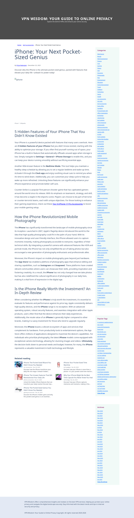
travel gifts (100, 219)
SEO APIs (99, 101)
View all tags (101, 393)
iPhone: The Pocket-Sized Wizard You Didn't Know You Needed (37, 364)
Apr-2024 (100, 460)
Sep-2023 (100, 446)
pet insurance (101, 381)
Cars (98, 63)
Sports (99, 94)
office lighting (101, 283)
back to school (101, 191)
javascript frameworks (103, 327)
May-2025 (100, 477)
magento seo (101, 358)
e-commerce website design (105, 322)
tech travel (100, 174)
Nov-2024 (100, 430)
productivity (100, 144)
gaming (99, 215)
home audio (100, 151)
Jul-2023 (99, 427)
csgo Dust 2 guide (102, 365)
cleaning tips (100, 118)
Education (100, 82)
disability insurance (102, 391)
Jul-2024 (99, 432)
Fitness (99, 68)
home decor (100, 148)
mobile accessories (102, 205)
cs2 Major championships (104, 353)
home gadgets (101, 137)
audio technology (102, 189)
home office (100, 106)
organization (100, 278)
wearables (100, 224)
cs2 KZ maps (100, 351)
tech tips (99, 163)
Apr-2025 (100, 472)
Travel (99, 87)
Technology (100, 92)
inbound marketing (102, 346)
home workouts (101, 341)
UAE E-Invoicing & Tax (103, 130)
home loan (100, 329)
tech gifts (99, 217)
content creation (101, 262)
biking (99, 234)
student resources (102, 208)
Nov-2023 (100, 413)
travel (99, 226)
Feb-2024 (100, 423)
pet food (99, 384)
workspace (100, 231)
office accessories (102, 252)
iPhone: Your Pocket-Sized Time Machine (75, 364)
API (98, 300)
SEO (98, 70)
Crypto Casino (101, 295)
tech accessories (28, 45)
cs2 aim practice (101, 334)
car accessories (101, 99)
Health (99, 96)
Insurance (100, 73)
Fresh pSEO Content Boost (104, 293)
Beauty (99, 56)
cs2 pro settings (101, 355)
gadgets (99, 156)
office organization (102, 113)
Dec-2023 (100, 449)
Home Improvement (102, 85)
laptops (99, 245)
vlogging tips (100, 229)
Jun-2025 (99, 479)
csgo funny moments (103, 372)
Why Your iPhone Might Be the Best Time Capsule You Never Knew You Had (78, 376)
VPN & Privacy (101, 304)
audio (98, 243)
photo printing (101, 369)
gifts (98, 196)
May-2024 (100, 425)
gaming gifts (100, 132)
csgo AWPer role (101, 362)
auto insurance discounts (104, 348)
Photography (100, 75)
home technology (102, 267)
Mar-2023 (100, 411)
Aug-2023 (100, 420)
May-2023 (100, 458)
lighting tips (100, 200)
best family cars (101, 332)
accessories (100, 141)
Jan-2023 (99, 439)
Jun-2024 (99, 442)
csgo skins (100, 339)
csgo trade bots (101, 367)
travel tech (100, 274)
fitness (99, 170)
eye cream (100, 325)
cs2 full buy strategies (103, 374)
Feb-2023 (100, 465)
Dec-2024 (100, 468)
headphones (100, 269)
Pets (98, 78)
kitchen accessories (102, 250)
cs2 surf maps (101, 388)
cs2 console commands (103, 343)
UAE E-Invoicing (101, 122)
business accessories (103, 260)
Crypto (99, 290)
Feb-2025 (100, 470)
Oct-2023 (99, 456)
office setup (100, 255)
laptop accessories (102, 198)
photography (100, 125)
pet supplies (100, 146)
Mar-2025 (100, 475)
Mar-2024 (100, 418)
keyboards (100, 281)
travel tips (100, 264)
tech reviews (100, 165)
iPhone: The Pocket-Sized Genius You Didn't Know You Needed (37, 389)
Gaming (99, 66)
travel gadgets (101, 241)
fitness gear (100, 182)
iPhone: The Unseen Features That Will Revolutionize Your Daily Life (38, 376)
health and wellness (102, 193)
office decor (100, 238)
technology (100, 115)
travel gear (100, 222)
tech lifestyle (100, 271)
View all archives (102, 482)
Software (99, 89)
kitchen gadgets (101, 248)
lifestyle (99, 167)
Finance (99, 61)
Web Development (102, 59)
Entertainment (101, 80)
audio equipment (102, 153)
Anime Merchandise (102, 139)
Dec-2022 (100, 434)
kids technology (101, 203)
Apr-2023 (100, 437)
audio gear (100, 179)
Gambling (100, 108)
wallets (99, 276)
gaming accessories (102, 160)
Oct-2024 (99, 416)
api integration (101, 336)
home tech (100, 288)
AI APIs (99, 134)
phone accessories (102, 127)
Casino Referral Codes (103, 302)
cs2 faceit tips (101, 386)
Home (19, 45)
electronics (100, 257)
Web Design (100, 54)
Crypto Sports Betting (103, 286)
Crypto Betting (101, 297)
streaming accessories (103, 212)
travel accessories (102, 158)
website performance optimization (106, 377)
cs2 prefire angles (102, 379)
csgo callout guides (102, 360)
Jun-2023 (99, 463)
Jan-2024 (99, 451)
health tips (100, 236)
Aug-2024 (100, 444)
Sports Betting (101, 186)
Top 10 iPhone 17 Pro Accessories (68, 204)
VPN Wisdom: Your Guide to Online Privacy (67, 18)
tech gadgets (100, 120)
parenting (100, 184)
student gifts (100, 210)
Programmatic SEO (102, 111)
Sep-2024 (100, 453)
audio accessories (102, 177)
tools (98, 172)
